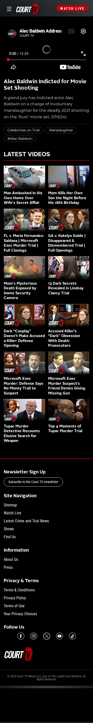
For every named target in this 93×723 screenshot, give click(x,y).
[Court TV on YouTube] (59, 636)
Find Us (10, 536)
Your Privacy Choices (20, 613)
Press (8, 567)
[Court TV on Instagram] (33, 636)
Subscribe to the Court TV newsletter (33, 482)
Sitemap (10, 505)
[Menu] (8, 8)
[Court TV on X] (46, 636)
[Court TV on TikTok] (72, 636)
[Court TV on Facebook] (20, 636)
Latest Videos (27, 155)
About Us (11, 559)
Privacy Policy (15, 598)
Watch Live (72, 8)
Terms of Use (14, 606)
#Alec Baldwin (19, 139)
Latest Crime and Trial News (26, 521)
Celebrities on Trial (23, 130)
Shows (9, 529)
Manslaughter (61, 130)
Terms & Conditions (19, 590)
